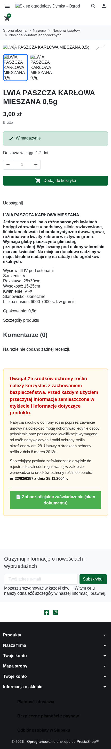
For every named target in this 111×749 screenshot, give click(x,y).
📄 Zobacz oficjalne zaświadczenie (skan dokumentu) (55, 500)
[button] (93, 6)
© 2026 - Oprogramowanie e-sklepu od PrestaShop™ (55, 741)
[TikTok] (64, 611)
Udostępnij (28, 203)
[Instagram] (55, 611)
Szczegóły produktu (21, 320)
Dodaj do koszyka (55, 181)
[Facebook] (46, 611)
